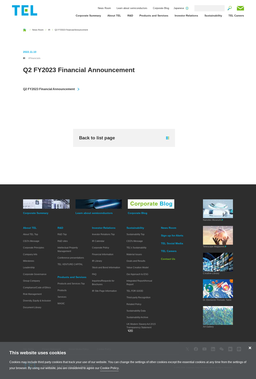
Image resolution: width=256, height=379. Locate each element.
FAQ (94, 274)
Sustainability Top (135, 234)
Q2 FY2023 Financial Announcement (49, 89)
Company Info (30, 254)
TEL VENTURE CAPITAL (70, 264)
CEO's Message (31, 241)
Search (230, 8)
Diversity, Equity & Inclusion (37, 300)
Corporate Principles (33, 247)
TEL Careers (236, 15)
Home (24, 29)
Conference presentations (71, 257)
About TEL (114, 15)
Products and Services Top (71, 283)
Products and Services (153, 15)
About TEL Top (30, 234)
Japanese (179, 8)
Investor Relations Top (103, 234)
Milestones (28, 261)
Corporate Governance (34, 274)
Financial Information (102, 254)
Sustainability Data (136, 310)
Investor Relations (186, 15)
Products (62, 290)
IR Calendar (98, 241)
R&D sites (63, 241)
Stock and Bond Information (106, 267)
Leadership (29, 267)
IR (49, 30)
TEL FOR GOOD (135, 291)
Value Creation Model (138, 267)
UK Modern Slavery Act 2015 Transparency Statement (141, 326)
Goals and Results (136, 261)
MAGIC (61, 303)
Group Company (31, 281)
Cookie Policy (109, 368)
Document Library (32, 307)
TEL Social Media (172, 243)
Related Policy (134, 304)
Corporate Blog (161, 8)
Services (62, 297)
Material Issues (134, 254)
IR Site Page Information (104, 291)
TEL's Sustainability (136, 247)
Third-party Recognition (138, 297)
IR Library (97, 261)
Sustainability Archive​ (137, 317)
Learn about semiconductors (132, 8)
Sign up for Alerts (172, 235)
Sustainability (213, 15)
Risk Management (32, 294)
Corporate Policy (100, 247)
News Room (104, 8)
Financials (35, 58)
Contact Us (240, 8)
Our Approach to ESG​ (137, 274)
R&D (130, 15)
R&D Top (62, 234)
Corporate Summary (88, 15)
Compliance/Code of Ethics (37, 287)
